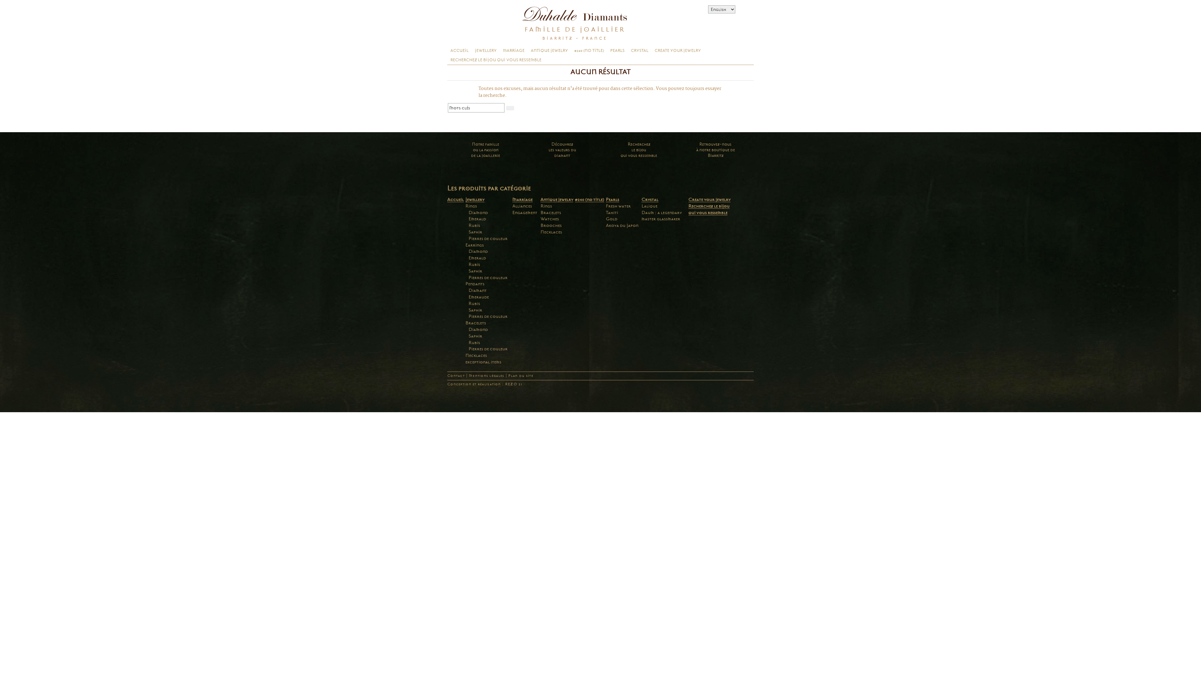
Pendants (474, 283)
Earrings (474, 245)
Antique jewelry (549, 50)
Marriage (513, 50)
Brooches (551, 225)
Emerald (477, 218)
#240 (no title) (589, 50)
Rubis (474, 225)
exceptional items (483, 361)
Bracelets (475, 322)
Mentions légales (486, 376)
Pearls (617, 50)
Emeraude (479, 296)
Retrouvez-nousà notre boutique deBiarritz (715, 150)
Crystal (639, 50)
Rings (471, 205)
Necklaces (476, 355)
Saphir (475, 231)
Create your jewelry (678, 50)
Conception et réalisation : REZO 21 (484, 384)
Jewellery (486, 50)
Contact (456, 376)
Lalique (649, 205)
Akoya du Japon (622, 225)
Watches (549, 218)
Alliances (522, 205)
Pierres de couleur (488, 238)
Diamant (478, 290)
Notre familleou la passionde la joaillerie (485, 150)
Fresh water (618, 205)
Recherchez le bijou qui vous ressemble (495, 60)
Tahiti (612, 212)
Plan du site (520, 376)
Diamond (478, 212)
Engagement (524, 212)
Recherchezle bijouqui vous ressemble (639, 150)
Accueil (459, 50)
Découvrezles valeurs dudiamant (562, 150)
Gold (611, 218)
